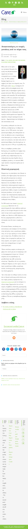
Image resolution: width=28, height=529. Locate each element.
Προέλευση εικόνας (14, 42)
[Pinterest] (23, 439)
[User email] (14, 337)
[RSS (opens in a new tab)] (22, 3)
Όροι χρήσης (10, 447)
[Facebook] (23, 432)
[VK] (23, 443)
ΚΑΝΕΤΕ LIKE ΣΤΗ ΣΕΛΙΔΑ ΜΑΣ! (11, 384)
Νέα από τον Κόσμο (19, 60)
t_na (6, 60)
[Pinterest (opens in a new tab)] (12, 3)
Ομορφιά (15, 56)
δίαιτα (10, 60)
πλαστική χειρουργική (8, 62)
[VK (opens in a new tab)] (15, 3)
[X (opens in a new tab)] (6, 3)
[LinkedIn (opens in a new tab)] (19, 3)
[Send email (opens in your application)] (14, 5)
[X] (23, 429)
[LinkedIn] (23, 436)
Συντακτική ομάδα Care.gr (10, 54)
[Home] (1, 21)
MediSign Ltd (16, 526)
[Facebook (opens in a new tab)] (9, 3)
